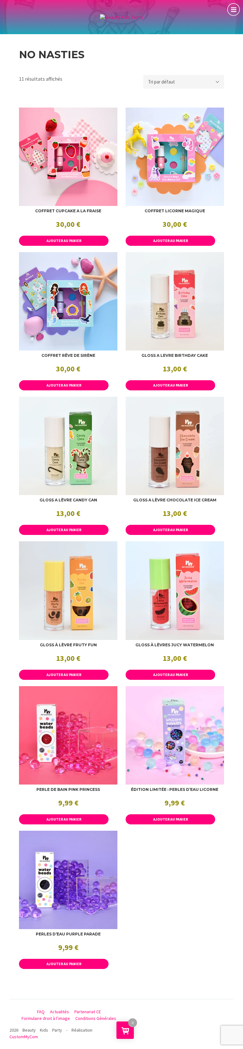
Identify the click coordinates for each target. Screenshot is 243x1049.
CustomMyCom (23, 1037)
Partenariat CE (87, 1012)
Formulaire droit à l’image (46, 1018)
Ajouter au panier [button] (64, 240)
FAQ (41, 1012)
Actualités (59, 1012)
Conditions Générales (95, 1018)
